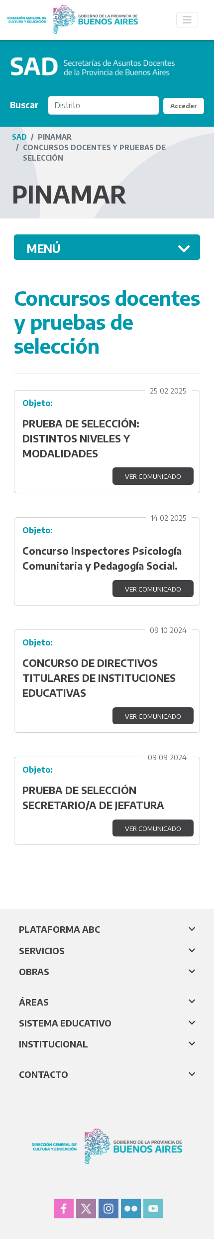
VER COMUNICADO (153, 476)
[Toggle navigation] (187, 19)
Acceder (183, 106)
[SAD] (72, 11)
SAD (19, 137)
